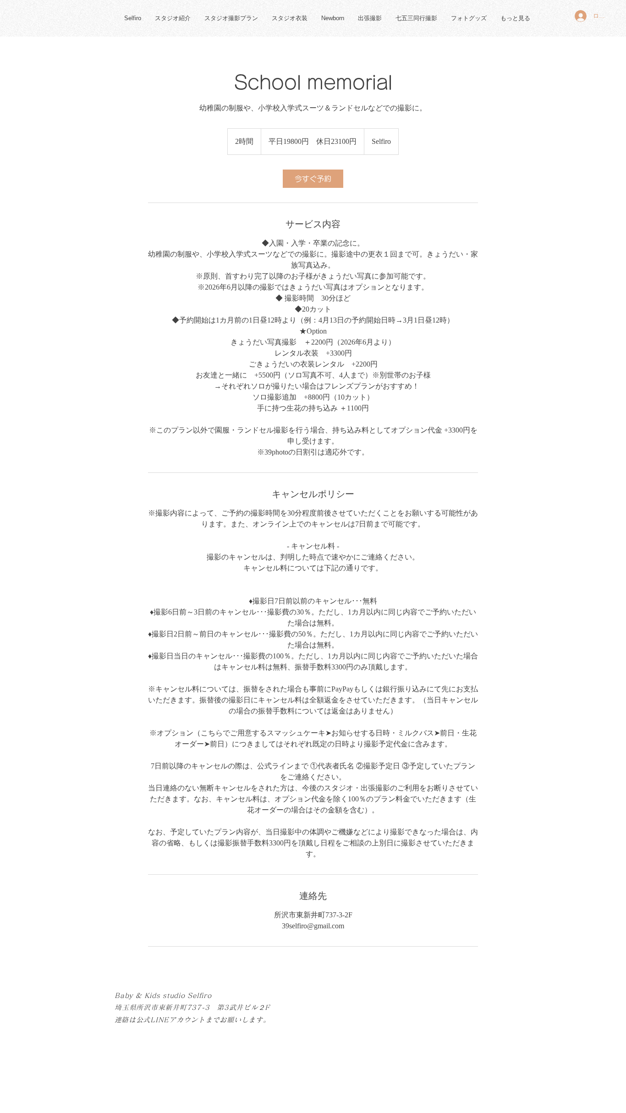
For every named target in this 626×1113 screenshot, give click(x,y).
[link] (313, 179)
